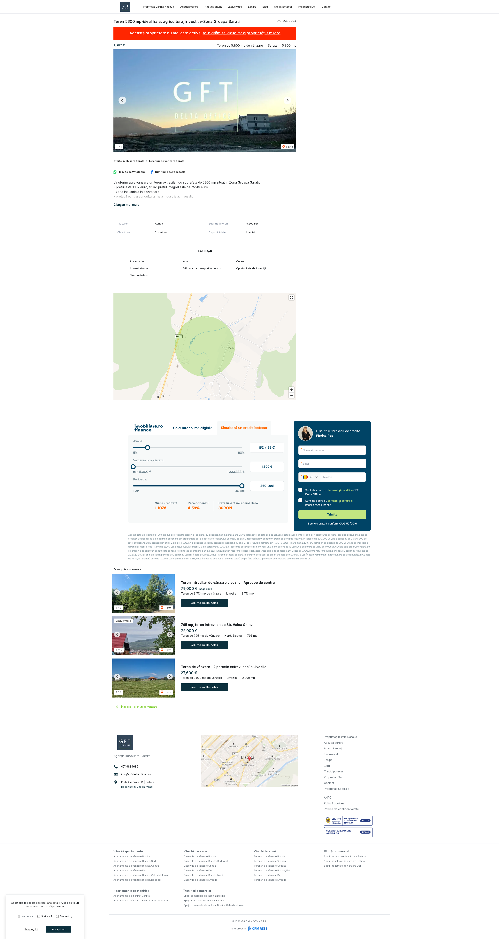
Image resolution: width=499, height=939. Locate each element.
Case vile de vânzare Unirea (200, 865)
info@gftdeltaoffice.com (136, 774)
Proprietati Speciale (336, 788)
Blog (265, 6)
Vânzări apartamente (128, 851)
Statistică (46, 916)
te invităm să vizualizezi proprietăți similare (241, 33)
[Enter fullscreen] (291, 297)
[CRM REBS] (257, 928)
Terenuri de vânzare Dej (267, 875)
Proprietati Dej (306, 6)
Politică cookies (334, 803)
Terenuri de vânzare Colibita (270, 865)
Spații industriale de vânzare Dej (342, 865)
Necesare (28, 916)
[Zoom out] (291, 395)
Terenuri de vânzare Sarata (166, 160)
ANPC (327, 797)
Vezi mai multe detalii (204, 603)
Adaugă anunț (213, 6)
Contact (326, 6)
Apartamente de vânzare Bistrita (131, 856)
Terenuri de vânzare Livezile (270, 879)
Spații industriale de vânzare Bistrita (344, 861)
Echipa (252, 6)
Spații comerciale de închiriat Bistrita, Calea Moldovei (214, 905)
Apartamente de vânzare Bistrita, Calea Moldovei (141, 875)
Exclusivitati (235, 6)
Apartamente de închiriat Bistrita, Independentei (140, 900)
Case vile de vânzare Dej (198, 870)
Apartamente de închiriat (131, 890)
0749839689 (129, 766)
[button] (122, 100)
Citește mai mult (126, 205)
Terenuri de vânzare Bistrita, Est (272, 870)
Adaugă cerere (189, 6)
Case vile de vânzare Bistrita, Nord (203, 875)
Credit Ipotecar (283, 6)
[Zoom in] (291, 389)
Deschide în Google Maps (137, 786)
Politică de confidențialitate (341, 809)
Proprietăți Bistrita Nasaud (158, 6)
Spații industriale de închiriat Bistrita (204, 900)
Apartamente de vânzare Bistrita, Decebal (137, 879)
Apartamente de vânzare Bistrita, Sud (134, 861)
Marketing (66, 916)
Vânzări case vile (195, 851)
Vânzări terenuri (265, 851)
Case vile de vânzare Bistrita (200, 856)
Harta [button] (289, 146)
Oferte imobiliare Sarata (128, 160)
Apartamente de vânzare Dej (129, 870)
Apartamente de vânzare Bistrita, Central (136, 865)
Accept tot (58, 929)
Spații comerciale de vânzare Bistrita (345, 856)
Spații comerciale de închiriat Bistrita (204, 895)
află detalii (53, 902)
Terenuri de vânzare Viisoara (270, 861)
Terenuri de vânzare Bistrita (269, 856)
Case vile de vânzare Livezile (200, 879)
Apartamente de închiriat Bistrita (131, 895)
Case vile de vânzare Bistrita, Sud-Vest (206, 861)
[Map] (204, 346)
